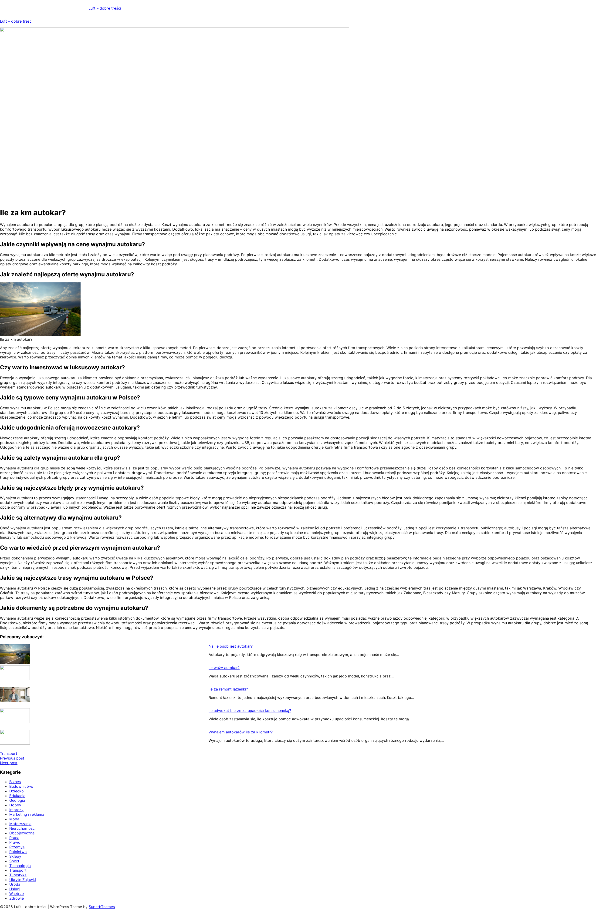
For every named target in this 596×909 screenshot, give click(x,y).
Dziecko (16, 791)
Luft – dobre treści (104, 8)
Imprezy (16, 809)
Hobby (15, 805)
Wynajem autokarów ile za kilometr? (241, 732)
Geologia (17, 800)
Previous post (12, 758)
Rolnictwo (18, 851)
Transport (8, 753)
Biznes (15, 781)
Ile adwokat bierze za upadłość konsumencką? (250, 710)
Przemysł (17, 847)
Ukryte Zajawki (22, 879)
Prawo (14, 842)
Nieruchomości (22, 828)
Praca (14, 837)
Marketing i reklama (26, 814)
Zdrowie (16, 898)
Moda (14, 819)
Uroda (14, 884)
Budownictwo (21, 786)
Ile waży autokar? (224, 667)
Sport (14, 861)
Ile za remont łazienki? (228, 689)
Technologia (20, 865)
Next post (8, 762)
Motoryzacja (20, 823)
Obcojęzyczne (21, 833)
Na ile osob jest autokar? (231, 646)
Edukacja (17, 795)
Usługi (14, 889)
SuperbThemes (102, 906)
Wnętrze (16, 893)
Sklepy (15, 856)
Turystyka (18, 875)
